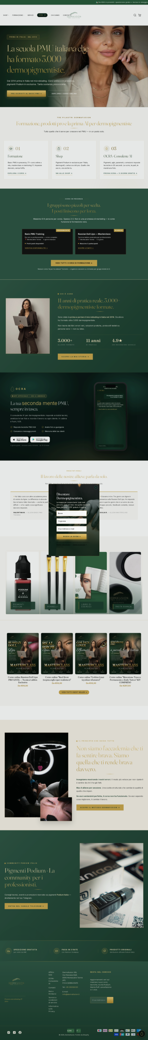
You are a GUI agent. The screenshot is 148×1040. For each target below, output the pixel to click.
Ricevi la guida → (72, 536)
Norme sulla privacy (63, 545)
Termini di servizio (79, 545)
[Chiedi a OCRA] (141, 1033)
